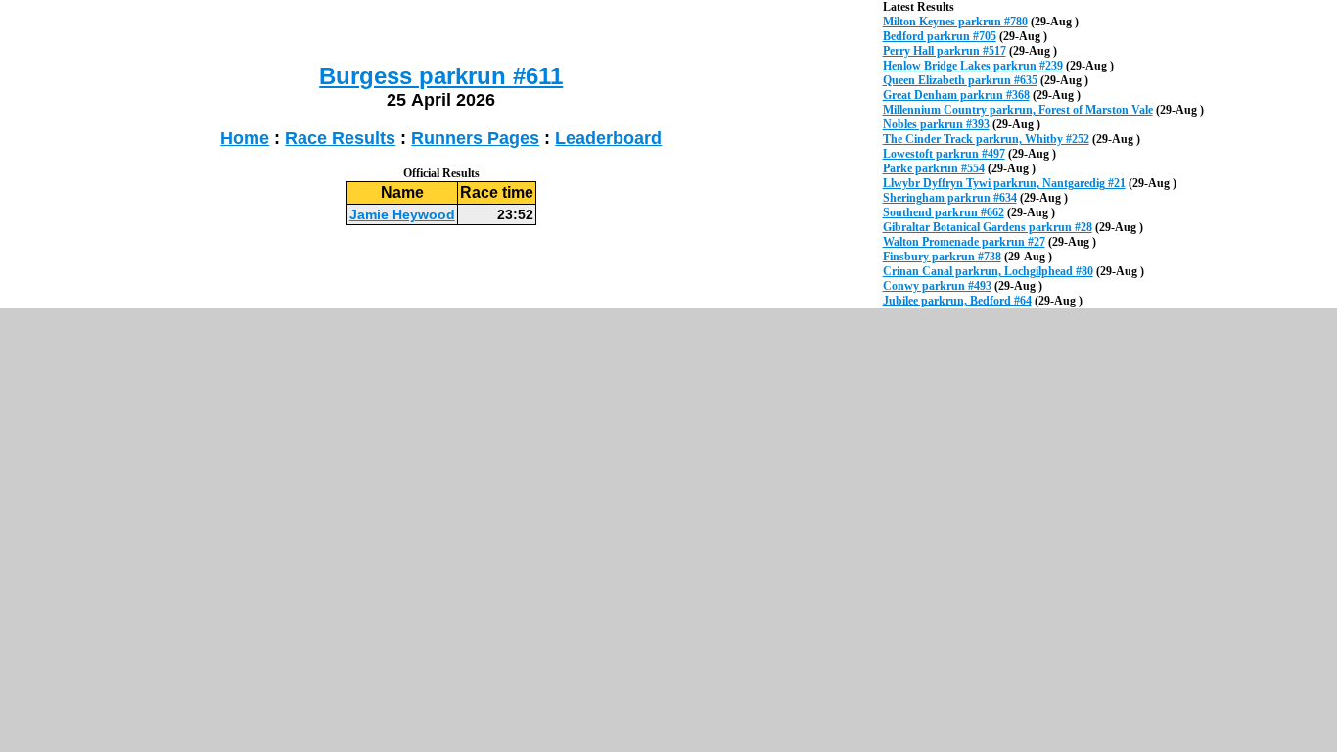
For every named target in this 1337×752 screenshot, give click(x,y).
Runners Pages (475, 138)
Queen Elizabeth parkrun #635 (960, 80)
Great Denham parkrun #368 (956, 95)
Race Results (340, 138)
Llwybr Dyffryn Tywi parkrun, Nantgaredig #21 (1004, 183)
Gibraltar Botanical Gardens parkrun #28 (987, 227)
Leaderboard (608, 138)
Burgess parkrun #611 (441, 76)
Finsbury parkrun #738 (942, 256)
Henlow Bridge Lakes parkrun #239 (973, 65)
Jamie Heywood (402, 214)
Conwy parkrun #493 (937, 286)
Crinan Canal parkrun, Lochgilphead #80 (988, 271)
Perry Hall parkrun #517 (944, 51)
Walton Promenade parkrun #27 (964, 242)
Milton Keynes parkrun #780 (955, 21)
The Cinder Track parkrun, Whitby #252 (986, 139)
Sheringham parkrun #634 (950, 198)
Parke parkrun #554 (934, 168)
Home (244, 138)
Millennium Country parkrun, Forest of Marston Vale (1018, 110)
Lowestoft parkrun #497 (944, 154)
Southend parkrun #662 (943, 212)
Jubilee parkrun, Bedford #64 (957, 300)
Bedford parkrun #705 (939, 36)
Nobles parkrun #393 (936, 124)
